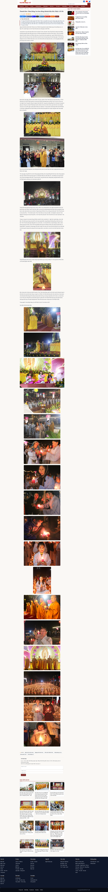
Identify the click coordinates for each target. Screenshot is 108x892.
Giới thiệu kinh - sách (94, 861)
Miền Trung (27, 8)
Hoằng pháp (38, 6)
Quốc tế (2, 867)
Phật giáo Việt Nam (64, 861)
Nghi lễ (47, 859)
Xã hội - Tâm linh (3, 870)
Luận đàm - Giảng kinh (20, 870)
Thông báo (2, 872)
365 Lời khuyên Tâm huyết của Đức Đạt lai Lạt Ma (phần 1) (82, 13)
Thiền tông (17, 863)
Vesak (1, 868)
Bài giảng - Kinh (63, 863)
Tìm (89, 3)
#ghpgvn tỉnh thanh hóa (39, 752)
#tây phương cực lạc (58, 752)
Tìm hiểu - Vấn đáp (19, 868)
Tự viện (77, 6)
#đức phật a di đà (23, 754)
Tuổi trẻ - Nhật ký (18, 861)
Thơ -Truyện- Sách (64, 867)
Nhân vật (32, 868)
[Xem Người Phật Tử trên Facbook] (84, 1)
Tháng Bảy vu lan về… (80, 22)
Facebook (31, 889)
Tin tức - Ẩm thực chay (20, 879)
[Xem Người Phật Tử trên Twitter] (89, 1)
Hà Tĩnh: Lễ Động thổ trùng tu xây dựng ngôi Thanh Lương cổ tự (42, 851)
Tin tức (26, 6)
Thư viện (58, 6)
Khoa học (32, 865)
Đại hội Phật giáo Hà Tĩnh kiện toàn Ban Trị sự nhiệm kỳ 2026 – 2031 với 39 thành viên (42, 813)
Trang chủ (21, 6)
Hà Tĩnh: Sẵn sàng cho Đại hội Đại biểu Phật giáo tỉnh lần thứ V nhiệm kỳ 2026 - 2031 (26, 794)
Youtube (37, 889)
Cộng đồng (64, 6)
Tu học (31, 6)
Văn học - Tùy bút (79, 868)
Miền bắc (2, 878)
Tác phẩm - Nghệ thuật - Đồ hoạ (82, 865)
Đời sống (71, 6)
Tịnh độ (17, 865)
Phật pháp (45, 6)
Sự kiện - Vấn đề (33, 861)
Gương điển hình (33, 879)
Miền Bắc (2, 861)
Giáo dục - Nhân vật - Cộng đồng (82, 867)
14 (24, 16)
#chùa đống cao (31, 754)
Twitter (41, 889)
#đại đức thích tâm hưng (29, 752)
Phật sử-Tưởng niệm (79, 861)
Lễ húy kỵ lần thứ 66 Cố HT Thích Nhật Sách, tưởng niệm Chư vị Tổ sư (26, 832)
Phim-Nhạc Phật (63, 865)
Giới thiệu (83, 6)
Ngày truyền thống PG (79, 863)
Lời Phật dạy (17, 878)
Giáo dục (32, 863)
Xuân (76, 872)
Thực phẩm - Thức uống (20, 881)
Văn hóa (52, 6)
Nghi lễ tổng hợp (48, 861)
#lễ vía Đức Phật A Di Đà (49, 752)
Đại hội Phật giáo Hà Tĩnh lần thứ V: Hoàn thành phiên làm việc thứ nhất (57, 794)
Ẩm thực (17, 875)
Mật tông (17, 867)
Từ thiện (32, 875)
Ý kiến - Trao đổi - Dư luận (80, 870)
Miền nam (2, 881)
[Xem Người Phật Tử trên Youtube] (87, 1)
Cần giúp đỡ (32, 881)
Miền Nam (2, 865)
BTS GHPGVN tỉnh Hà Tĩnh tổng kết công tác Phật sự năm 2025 (26, 851)
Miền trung (2, 879)
